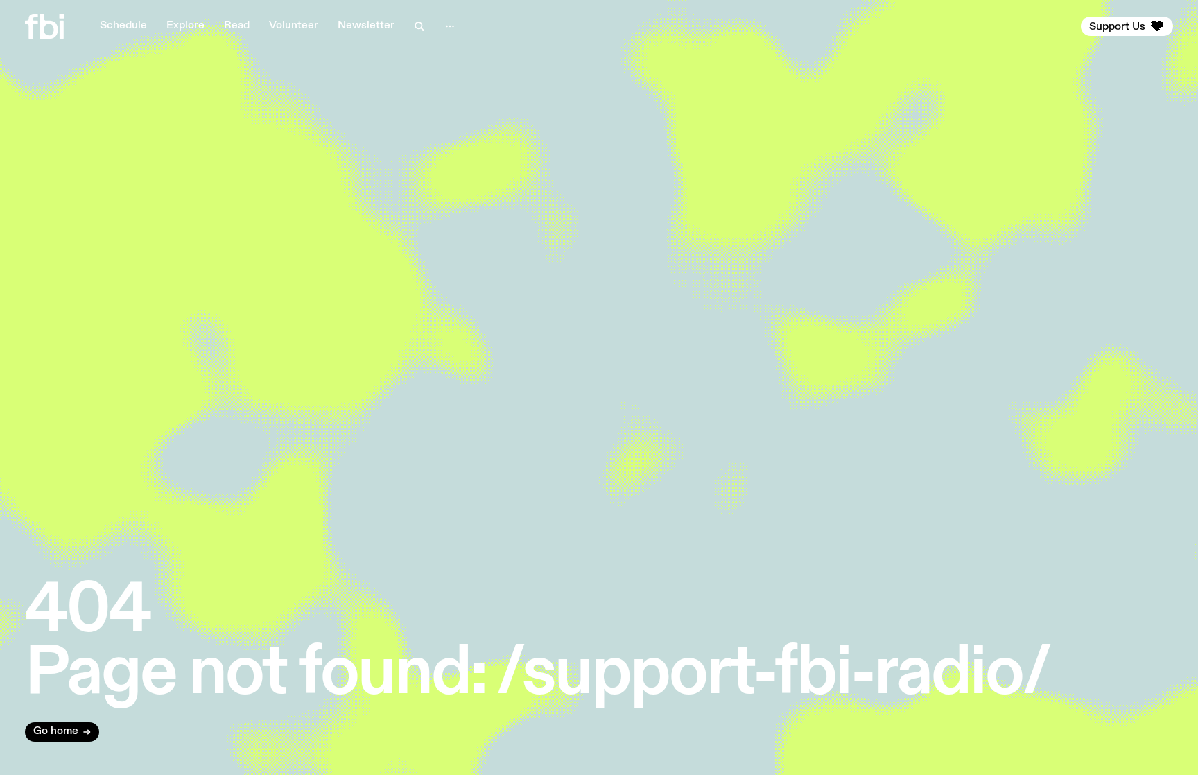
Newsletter (366, 25)
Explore (185, 25)
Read (237, 25)
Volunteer (293, 25)
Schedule (123, 25)
